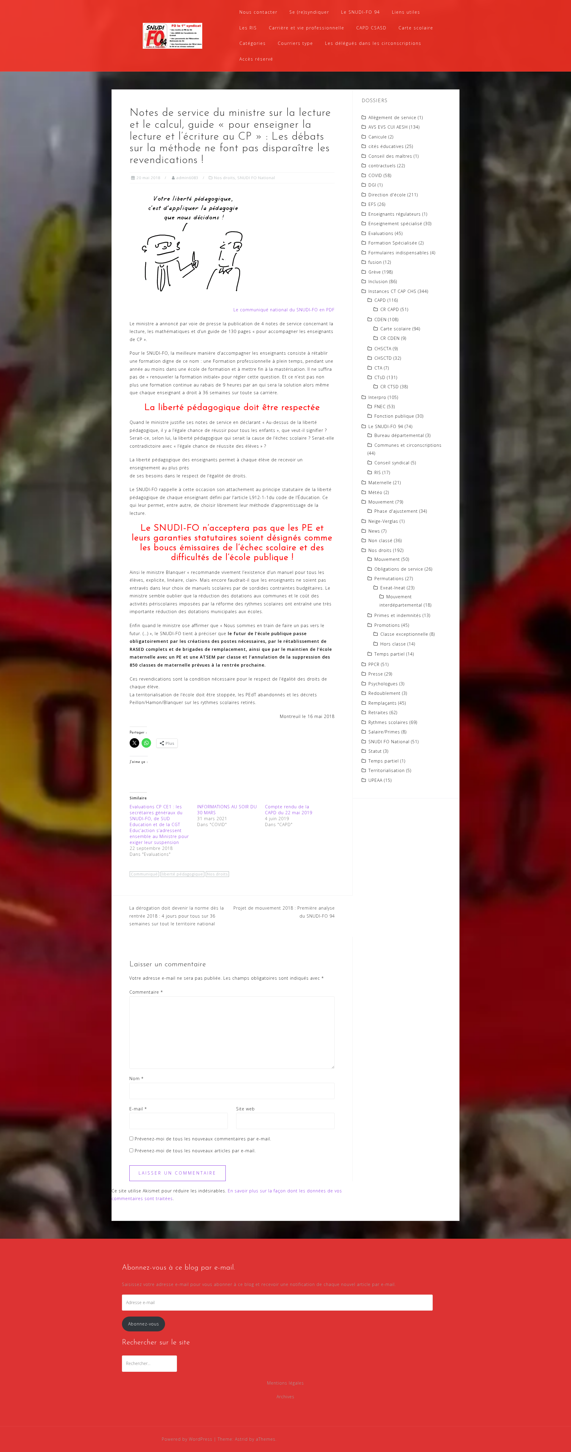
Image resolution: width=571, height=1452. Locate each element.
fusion (375, 262)
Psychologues (383, 683)
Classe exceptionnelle (404, 634)
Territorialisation (386, 770)
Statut (375, 751)
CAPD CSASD (371, 28)
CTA (378, 368)
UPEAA (375, 780)
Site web (245, 1109)
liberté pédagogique (182, 874)
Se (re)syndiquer (309, 12)
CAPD (380, 300)
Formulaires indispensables (398, 252)
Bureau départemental (399, 435)
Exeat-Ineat (392, 588)
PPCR (373, 664)
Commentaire (146, 992)
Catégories (252, 43)
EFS (372, 204)
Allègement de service (392, 117)
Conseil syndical (392, 462)
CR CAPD (389, 309)
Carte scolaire (416, 28)
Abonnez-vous (143, 1324)
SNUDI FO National (256, 177)
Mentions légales (285, 1383)
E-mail (138, 1109)
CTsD (379, 377)
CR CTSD (389, 386)
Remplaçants (382, 703)
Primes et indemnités (397, 615)
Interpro (377, 397)
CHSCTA (382, 348)
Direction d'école (387, 195)
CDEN (380, 319)
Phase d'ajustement (396, 511)
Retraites (378, 712)
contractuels (382, 165)
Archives (285, 1396)
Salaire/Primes (384, 732)
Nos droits (224, 177)
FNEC (380, 406)
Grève (374, 272)
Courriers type (295, 43)
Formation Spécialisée (392, 243)
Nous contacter (258, 12)
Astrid (241, 1439)
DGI (372, 185)
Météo (375, 492)
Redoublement (384, 693)
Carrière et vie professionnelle (306, 28)
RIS (377, 472)
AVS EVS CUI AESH (388, 127)
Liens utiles (406, 12)
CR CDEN (390, 338)
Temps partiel (389, 654)
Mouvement (381, 502)
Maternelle (380, 482)
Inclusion (378, 281)
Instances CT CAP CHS (392, 291)
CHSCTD (383, 358)
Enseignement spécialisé (395, 223)
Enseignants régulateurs (394, 214)
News (374, 531)
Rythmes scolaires (388, 722)
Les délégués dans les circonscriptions (373, 43)
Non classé (380, 540)
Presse (375, 674)
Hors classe (393, 644)
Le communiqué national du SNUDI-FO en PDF (284, 310)
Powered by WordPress (187, 1439)
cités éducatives (386, 146)
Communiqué (144, 874)
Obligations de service (398, 569)
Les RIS (248, 28)
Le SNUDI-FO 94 (360, 12)
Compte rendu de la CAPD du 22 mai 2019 (288, 809)
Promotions (387, 625)
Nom (136, 1078)
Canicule (377, 137)
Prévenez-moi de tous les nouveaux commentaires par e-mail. (203, 1139)
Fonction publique (394, 416)
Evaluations (380, 233)
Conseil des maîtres (390, 156)
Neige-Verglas (383, 521)
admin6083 (187, 177)
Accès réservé (256, 59)
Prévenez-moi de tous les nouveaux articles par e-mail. (195, 1150)
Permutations (389, 578)
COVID (375, 175)
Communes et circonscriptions (408, 445)
